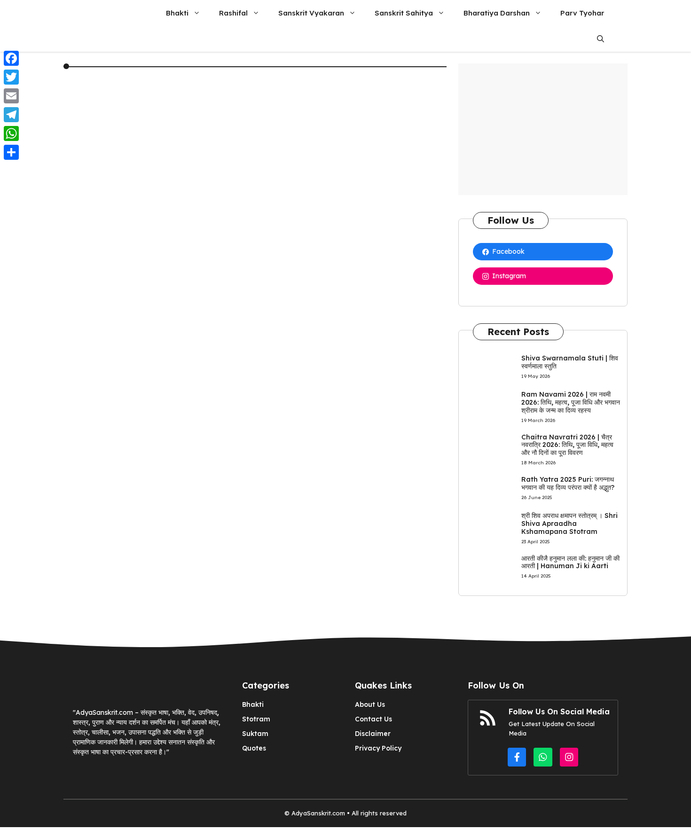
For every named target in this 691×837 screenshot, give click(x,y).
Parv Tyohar (582, 12)
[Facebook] (11, 58)
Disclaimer (373, 733)
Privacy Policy (378, 748)
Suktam (255, 733)
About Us (370, 704)
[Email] (11, 95)
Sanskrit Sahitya (404, 12)
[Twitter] (11, 77)
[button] (600, 39)
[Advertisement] (543, 129)
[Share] (11, 152)
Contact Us (373, 719)
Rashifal (233, 12)
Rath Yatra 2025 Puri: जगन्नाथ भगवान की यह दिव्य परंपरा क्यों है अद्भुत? (567, 483)
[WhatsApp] (11, 133)
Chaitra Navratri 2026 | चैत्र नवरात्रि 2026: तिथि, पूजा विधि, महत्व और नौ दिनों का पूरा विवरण (567, 445)
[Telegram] (11, 114)
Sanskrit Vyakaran (311, 12)
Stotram (256, 719)
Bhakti (177, 12)
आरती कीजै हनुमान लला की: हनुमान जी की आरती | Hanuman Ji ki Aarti (570, 562)
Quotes (254, 748)
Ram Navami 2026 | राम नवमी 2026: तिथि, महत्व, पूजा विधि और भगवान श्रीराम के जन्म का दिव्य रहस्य (570, 402)
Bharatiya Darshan (496, 12)
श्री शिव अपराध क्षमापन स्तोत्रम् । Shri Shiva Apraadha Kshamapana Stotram (569, 523)
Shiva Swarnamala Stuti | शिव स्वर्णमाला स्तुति (569, 362)
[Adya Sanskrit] (105, 13)
